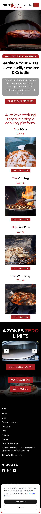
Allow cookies (21, 502)
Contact (5, 439)
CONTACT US (20, 389)
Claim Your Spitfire (20, 101)
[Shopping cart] (30, 5)
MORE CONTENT (20, 380)
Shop (4, 418)
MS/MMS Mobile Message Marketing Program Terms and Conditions (18, 449)
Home (4, 414)
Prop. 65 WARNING (10, 444)
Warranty (6, 426)
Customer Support (10, 422)
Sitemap (5, 435)
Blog (4, 431)
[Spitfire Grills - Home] (12, 5)
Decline (21, 507)
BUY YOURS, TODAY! (20, 366)
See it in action (20, 171)
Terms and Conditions (12, 455)
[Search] (25, 5)
